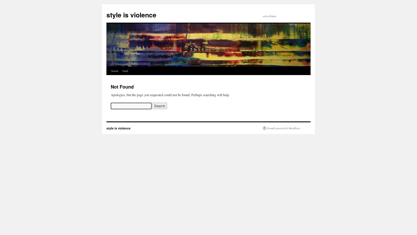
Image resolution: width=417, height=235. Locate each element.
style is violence (131, 14)
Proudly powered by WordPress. (284, 128)
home (114, 71)
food (125, 71)
